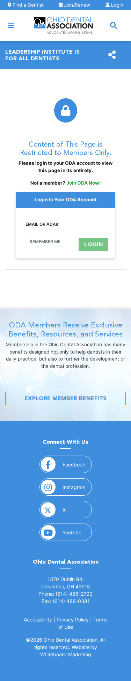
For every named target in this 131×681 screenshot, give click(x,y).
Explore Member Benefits (65, 398)
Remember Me (45, 241)
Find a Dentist (27, 5)
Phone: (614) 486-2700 (65, 594)
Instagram (77, 487)
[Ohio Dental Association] (63, 25)
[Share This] (112, 55)
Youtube (77, 532)
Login (116, 5)
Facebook (77, 464)
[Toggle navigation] (11, 25)
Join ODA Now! (83, 183)
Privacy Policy (73, 619)
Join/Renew (76, 5)
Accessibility (38, 619)
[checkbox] (25, 242)
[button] (113, 25)
